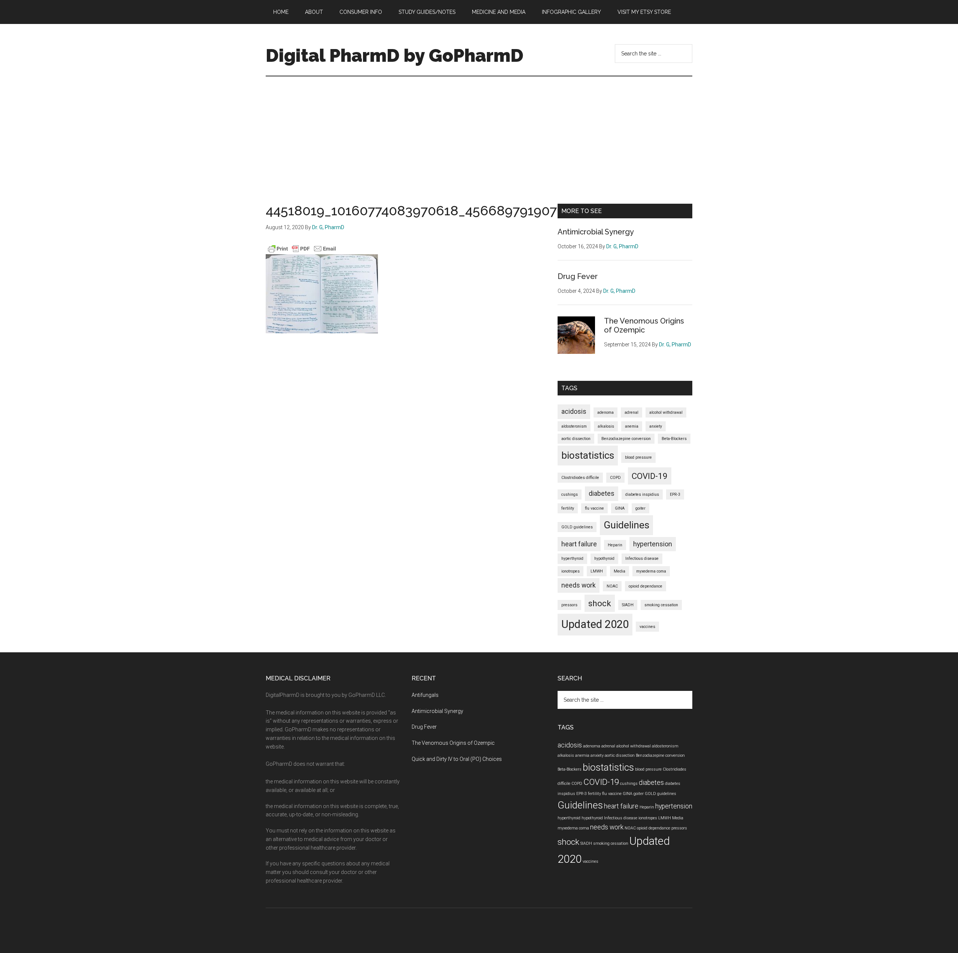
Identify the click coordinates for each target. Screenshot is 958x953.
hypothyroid (604, 558)
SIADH (628, 605)
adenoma (605, 412)
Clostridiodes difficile (580, 477)
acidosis (573, 411)
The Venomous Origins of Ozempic (644, 325)
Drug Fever (578, 276)
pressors (569, 605)
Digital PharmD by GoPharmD (395, 55)
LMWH (597, 571)
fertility (567, 508)
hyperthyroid (572, 558)
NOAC (612, 586)
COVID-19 (650, 476)
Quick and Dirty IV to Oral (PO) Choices (457, 759)
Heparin (615, 545)
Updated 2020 (595, 624)
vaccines (647, 626)
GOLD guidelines (577, 527)
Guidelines (626, 525)
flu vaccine (594, 508)
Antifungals (425, 695)
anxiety (655, 426)
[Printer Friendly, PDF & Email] (302, 248)
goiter (640, 508)
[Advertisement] (479, 132)
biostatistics (587, 455)
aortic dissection (576, 438)
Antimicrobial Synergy (596, 231)
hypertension (652, 544)
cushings (569, 494)
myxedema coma (651, 571)
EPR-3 (675, 494)
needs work (578, 585)
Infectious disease (642, 558)
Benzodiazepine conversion (626, 438)
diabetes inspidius (642, 494)
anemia (631, 426)
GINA (620, 508)
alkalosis (606, 426)
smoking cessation (661, 605)
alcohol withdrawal (666, 412)
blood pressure (638, 457)
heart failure (579, 544)
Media (619, 571)
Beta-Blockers (674, 438)
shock (599, 603)
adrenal (631, 412)
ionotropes (570, 571)
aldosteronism (574, 426)
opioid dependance (645, 586)
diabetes (601, 493)
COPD (615, 477)
